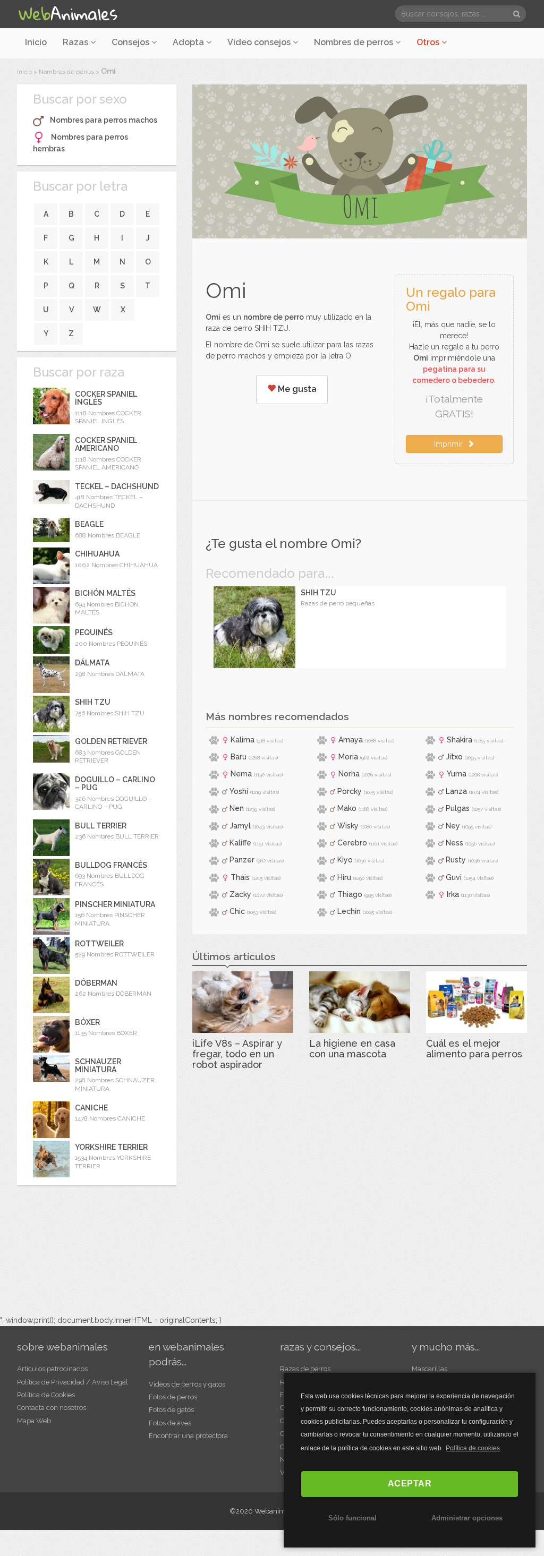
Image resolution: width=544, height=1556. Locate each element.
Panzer (242, 860)
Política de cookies (473, 1448)
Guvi (454, 877)
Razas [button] (76, 42)
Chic (237, 911)
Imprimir (450, 444)
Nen (237, 808)
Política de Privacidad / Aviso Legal (72, 1382)
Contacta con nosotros (51, 1408)
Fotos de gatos (171, 1410)
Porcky (349, 791)
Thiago (349, 894)
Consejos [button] (131, 42)
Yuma (456, 774)
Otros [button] (428, 42)
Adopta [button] (189, 42)
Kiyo (345, 860)
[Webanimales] (67, 14)
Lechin (349, 911)
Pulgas (458, 808)
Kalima (242, 740)
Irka (453, 894)
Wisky (348, 826)
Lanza (456, 791)
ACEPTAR (410, 1483)
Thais (240, 877)
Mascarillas (429, 1369)
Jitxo (454, 757)
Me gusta (296, 389)
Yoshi (239, 791)
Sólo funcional (352, 1518)
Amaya (350, 740)
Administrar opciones (467, 1518)
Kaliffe (240, 843)
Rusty (456, 860)
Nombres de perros (354, 42)
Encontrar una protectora (188, 1436)
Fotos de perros (173, 1397)
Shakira (459, 740)
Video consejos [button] (260, 42)
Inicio (36, 42)
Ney (453, 826)
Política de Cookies (46, 1395)
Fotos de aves (170, 1423)
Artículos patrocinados (52, 1369)
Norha (349, 774)
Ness (454, 843)
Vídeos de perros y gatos (187, 1384)
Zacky (240, 894)
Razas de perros (305, 1369)
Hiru (344, 877)
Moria (348, 757)
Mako (346, 808)
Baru (238, 757)
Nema (241, 774)
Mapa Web (34, 1421)
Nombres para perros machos (103, 120)
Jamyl (240, 826)
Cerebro (352, 843)
